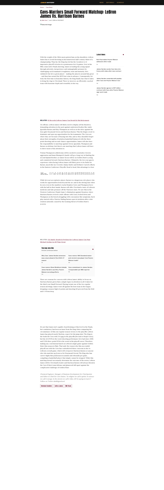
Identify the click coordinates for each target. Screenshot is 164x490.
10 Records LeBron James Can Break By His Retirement (68, 120)
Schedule (120, 2)
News (102, 2)
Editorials (110, 2)
